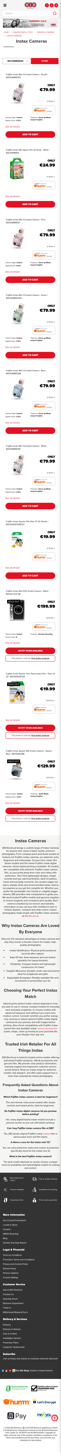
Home (6, 32)
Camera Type (10, 117)
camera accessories (47, 1028)
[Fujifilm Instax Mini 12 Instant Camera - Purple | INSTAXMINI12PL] (17, 93)
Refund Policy (9, 1268)
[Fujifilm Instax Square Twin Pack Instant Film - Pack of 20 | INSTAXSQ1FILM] (17, 692)
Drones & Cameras (45, 32)
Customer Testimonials (14, 1347)
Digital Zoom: (10, 797)
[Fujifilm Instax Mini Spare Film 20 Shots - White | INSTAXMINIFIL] (17, 168)
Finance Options (11, 1273)
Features (34, 117)
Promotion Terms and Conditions (19, 1259)
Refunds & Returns (12, 1329)
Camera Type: (10, 794)
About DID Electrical (12, 1290)
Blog (5, 1238)
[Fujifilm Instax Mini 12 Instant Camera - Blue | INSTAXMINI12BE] (17, 389)
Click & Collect (10, 1333)
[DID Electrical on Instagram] (6, 1371)
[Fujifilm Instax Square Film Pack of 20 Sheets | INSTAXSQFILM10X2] (17, 540)
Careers (7, 1229)
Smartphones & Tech (23, 32)
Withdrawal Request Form (15, 1312)
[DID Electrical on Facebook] (2, 1371)
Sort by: (15, 61)
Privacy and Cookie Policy (15, 1264)
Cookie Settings (10, 1277)
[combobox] (26, 13)
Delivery (7, 1324)
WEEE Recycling (11, 1233)
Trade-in (7, 1307)
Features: (34, 794)
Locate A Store (10, 1225)
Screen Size (10, 637)
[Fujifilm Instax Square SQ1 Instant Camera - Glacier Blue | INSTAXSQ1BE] (17, 769)
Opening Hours (10, 1298)
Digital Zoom (10, 120)
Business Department (13, 1303)
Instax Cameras (14, 36)
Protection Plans (11, 1342)
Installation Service (12, 1338)
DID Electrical (31, 916)
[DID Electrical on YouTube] (10, 1371)
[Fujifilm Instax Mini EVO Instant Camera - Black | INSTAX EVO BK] (17, 610)
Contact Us (8, 1294)
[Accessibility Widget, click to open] (54, 1418)
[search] (55, 13)
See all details (12, 126)
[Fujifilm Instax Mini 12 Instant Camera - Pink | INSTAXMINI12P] (17, 238)
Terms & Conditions (12, 1255)
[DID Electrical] (30, 5)
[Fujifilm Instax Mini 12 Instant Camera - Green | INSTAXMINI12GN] (17, 314)
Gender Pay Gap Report (14, 1242)
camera (47, 1133)
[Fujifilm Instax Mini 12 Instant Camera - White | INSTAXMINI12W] (17, 465)
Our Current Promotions (14, 1220)
